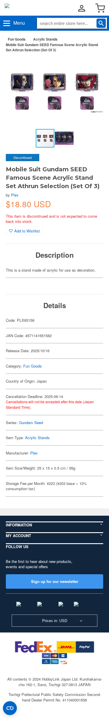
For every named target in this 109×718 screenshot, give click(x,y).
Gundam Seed (31, 422)
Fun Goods (17, 39)
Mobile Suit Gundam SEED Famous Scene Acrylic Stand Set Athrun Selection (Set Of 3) (52, 47)
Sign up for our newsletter (54, 581)
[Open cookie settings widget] (10, 708)
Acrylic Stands (45, 39)
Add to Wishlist (27, 231)
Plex (15, 195)
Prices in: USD (54, 621)
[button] (92, 66)
